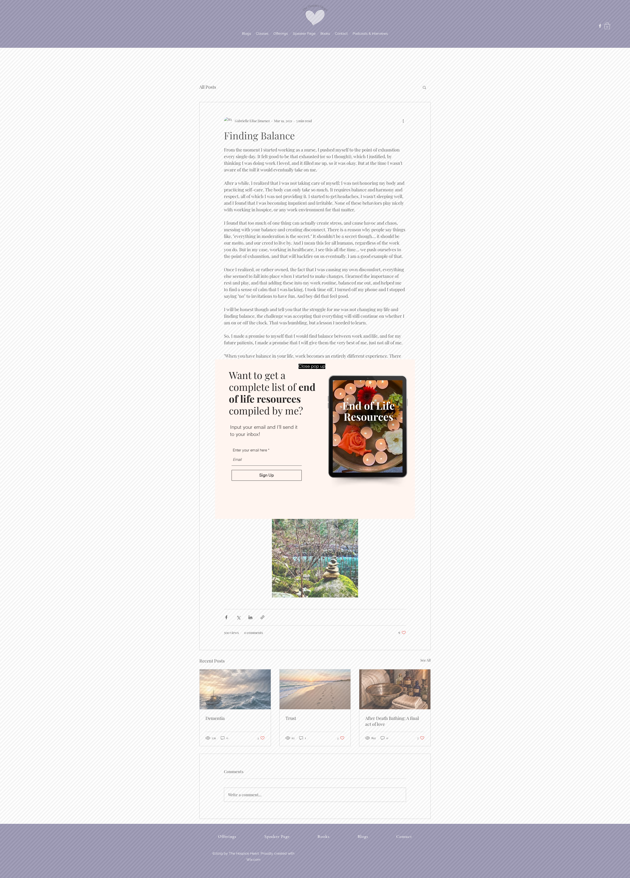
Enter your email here (250, 450)
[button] (312, 366)
